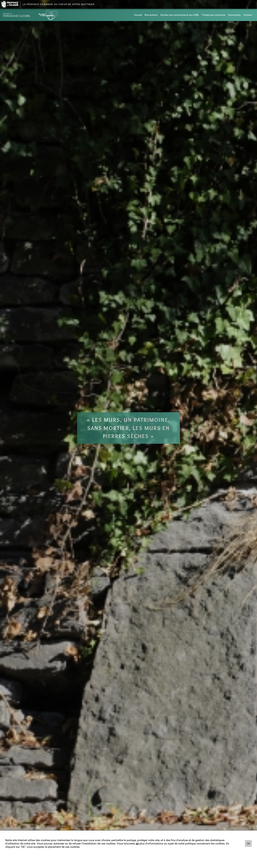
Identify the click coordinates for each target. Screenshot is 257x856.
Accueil (138, 14)
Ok (248, 843)
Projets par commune (213, 14)
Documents (234, 14)
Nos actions (151, 14)
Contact (247, 14)
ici (137, 843)
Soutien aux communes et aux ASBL (179, 14)
